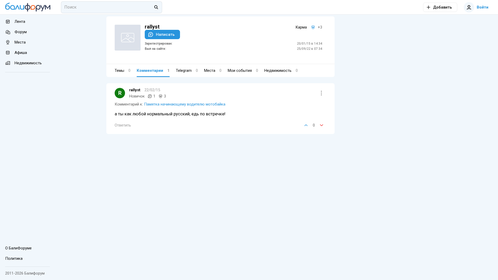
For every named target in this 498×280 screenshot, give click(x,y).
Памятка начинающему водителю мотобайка (184, 104)
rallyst (134, 90)
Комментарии (153, 70)
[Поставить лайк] (306, 125)
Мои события (243, 70)
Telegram (187, 70)
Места (213, 70)
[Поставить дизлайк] (321, 125)
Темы (122, 70)
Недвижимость (281, 70)
